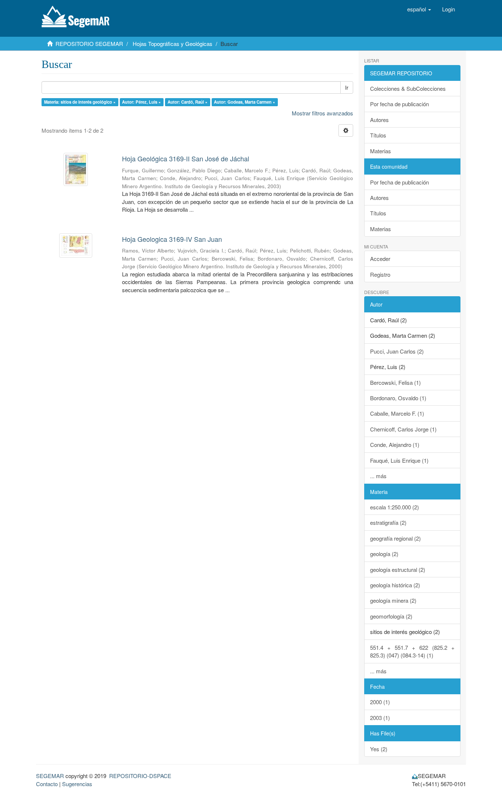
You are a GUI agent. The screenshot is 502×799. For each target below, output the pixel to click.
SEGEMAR (50, 776)
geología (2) (384, 554)
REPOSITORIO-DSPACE (140, 776)
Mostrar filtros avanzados (322, 113)
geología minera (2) (393, 600)
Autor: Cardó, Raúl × (188, 102)
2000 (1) (380, 702)
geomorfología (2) (391, 616)
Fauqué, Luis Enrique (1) (399, 460)
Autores (379, 119)
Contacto (47, 784)
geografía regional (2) (395, 538)
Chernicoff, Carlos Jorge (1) (403, 429)
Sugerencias (77, 784)
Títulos (378, 135)
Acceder (380, 258)
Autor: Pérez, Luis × (141, 102)
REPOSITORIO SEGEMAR (89, 43)
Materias (380, 151)
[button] (419, 9)
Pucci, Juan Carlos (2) (397, 351)
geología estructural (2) (397, 569)
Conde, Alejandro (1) (394, 444)
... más (378, 476)
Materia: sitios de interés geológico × (80, 102)
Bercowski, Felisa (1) (395, 382)
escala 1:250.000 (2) (394, 507)
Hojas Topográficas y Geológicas (172, 43)
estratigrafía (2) (388, 522)
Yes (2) (378, 749)
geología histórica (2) (395, 585)
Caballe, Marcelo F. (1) (397, 413)
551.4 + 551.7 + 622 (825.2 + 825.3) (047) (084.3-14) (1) (412, 651)
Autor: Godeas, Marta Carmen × (244, 102)
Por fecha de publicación (399, 104)
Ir (346, 87)
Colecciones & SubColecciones (408, 88)
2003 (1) (380, 717)
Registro (380, 274)
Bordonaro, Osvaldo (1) (398, 398)
